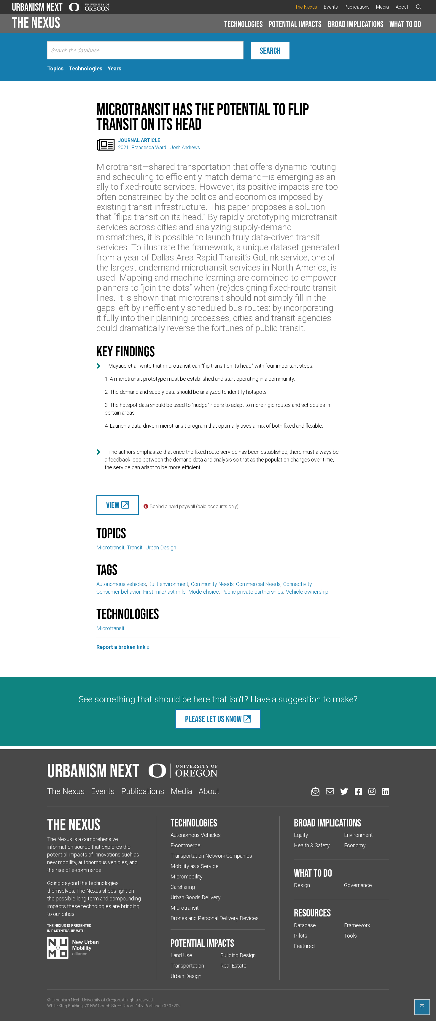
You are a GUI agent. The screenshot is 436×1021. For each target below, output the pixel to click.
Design (302, 885)
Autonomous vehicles (121, 584)
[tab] (55, 68)
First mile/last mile (164, 592)
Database (305, 925)
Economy (355, 845)
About (402, 7)
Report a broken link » (122, 647)
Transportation (187, 965)
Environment (358, 835)
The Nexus (306, 7)
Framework (357, 925)
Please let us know (213, 719)
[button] (243, 24)
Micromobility (187, 876)
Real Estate (233, 965)
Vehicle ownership (307, 592)
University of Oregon (101, 1000)
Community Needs (212, 584)
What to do (405, 24)
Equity (301, 835)
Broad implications (356, 24)
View (113, 505)
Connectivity (297, 584)
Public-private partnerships (252, 592)
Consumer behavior (118, 592)
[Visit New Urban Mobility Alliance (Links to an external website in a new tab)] (73, 948)
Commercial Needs (258, 584)
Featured (304, 946)
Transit (135, 547)
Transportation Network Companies (211, 856)
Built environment (168, 584)
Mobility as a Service (195, 866)
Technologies (243, 24)
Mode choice (203, 592)
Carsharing (183, 887)
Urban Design (160, 547)
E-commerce (186, 845)
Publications (357, 7)
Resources (312, 913)
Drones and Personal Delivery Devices (215, 918)
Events (331, 7)
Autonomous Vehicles (196, 835)
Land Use (181, 955)
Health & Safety (312, 845)
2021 (123, 147)
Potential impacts (295, 24)
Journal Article (139, 140)
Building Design (238, 955)
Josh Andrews (185, 147)
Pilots (300, 936)
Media (382, 7)
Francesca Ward (149, 147)
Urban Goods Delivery (196, 897)
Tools (350, 936)
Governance (358, 885)
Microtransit (110, 547)
